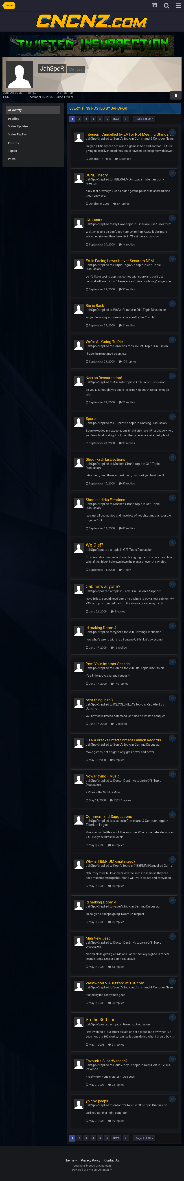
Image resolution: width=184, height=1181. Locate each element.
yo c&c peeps (97, 1101)
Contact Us (112, 1160)
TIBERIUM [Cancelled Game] (153, 865)
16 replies (120, 647)
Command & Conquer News (154, 138)
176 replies (129, 361)
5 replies (119, 611)
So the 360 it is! (101, 1019)
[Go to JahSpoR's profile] (79, 137)
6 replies (118, 760)
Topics (12, 150)
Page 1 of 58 (144, 118)
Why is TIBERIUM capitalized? (110, 861)
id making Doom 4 (101, 627)
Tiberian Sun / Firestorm (154, 224)
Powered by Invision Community (92, 1169)
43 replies (124, 159)
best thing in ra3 (99, 700)
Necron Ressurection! (104, 378)
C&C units (94, 220)
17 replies (120, 723)
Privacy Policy (90, 1160)
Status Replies (17, 134)
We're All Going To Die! (105, 341)
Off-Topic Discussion (151, 310)
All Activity (15, 110)
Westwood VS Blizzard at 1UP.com (115, 983)
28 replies (117, 1003)
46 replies (117, 845)
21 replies (128, 325)
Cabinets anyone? (103, 586)
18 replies (117, 886)
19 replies (117, 1120)
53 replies (117, 966)
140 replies (121, 683)
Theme (69, 1160)
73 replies (117, 1084)
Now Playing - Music (103, 776)
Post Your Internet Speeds (108, 664)
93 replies (128, 443)
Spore (91, 418)
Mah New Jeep (98, 938)
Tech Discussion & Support (142, 591)
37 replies (128, 289)
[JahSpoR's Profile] (176, 95)
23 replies (128, 402)
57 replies (122, 203)
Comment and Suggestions (109, 816)
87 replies (128, 483)
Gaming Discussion (153, 423)
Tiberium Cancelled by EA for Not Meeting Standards (130, 134)
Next (116, 119)
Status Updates (18, 126)
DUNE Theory (97, 175)
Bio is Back (95, 305)
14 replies (128, 244)
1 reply (126, 569)
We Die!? (94, 545)
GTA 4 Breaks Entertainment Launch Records (123, 740)
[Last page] (125, 119)
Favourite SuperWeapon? (106, 1061)
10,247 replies (122, 800)
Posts (11, 159)
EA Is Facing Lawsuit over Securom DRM (120, 260)
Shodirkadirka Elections (105, 459)
